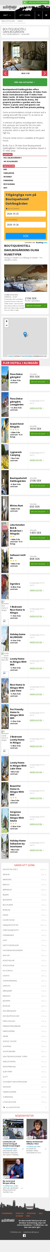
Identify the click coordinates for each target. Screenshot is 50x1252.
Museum (6, 1006)
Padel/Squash (9, 1021)
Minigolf (7, 996)
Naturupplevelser (11, 1016)
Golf (5, 940)
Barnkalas (7, 890)
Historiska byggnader (13, 950)
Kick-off (6, 955)
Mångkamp (7, 991)
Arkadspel (7, 879)
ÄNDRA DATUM (36, 408)
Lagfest (6, 976)
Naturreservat (9, 1011)
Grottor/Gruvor (11, 945)
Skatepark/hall (9, 1066)
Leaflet (10, 356)
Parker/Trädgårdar (11, 1026)
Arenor (6, 874)
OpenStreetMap (27, 356)
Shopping (7, 1046)
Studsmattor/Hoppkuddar (15, 1082)
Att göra (25, 15)
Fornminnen (8, 935)
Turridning (8, 1097)
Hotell (20, 21)
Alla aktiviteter (13, 1107)
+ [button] (7, 321)
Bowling (6, 910)
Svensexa (7, 1087)
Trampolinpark (9, 1092)
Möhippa (6, 1001)
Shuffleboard (9, 1051)
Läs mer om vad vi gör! (36, 1226)
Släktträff (7, 1072)
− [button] (7, 325)
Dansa (5, 915)
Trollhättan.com (8, 21)
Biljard (6, 895)
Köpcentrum (8, 965)
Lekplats (6, 986)
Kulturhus (8, 970)
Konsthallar (8, 960)
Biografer (7, 900)
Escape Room (8, 920)
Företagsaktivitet (11, 930)
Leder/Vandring (10, 981)
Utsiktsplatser (9, 1102)
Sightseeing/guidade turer (15, 1056)
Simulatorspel (9, 1061)
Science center (9, 1041)
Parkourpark (9, 1031)
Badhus (6, 884)
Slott (5, 1077)
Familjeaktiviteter (10, 925)
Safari (5, 1036)
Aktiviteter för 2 (10, 869)
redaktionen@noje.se (31, 1232)
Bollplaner (8, 905)
